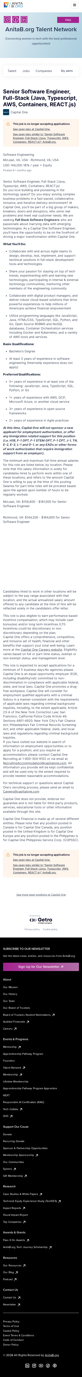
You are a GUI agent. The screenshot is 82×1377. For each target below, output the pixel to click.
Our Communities (13, 1162)
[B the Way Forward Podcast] (54, 1365)
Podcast (8, 1279)
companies (44, 71)
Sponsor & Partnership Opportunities (25, 1148)
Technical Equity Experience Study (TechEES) (30, 1201)
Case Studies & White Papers (20, 1194)
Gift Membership (13, 1176)
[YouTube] (41, 1365)
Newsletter (9, 1304)
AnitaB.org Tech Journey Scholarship (25, 1247)
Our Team (9, 1001)
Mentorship (10, 1047)
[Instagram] (7, 19)
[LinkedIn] (24, 19)
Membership (10, 1074)
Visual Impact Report (15, 1215)
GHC (6, 1116)
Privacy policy (32, 929)
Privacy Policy (11, 1321)
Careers (8, 1029)
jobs (26, 71)
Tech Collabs (10, 1109)
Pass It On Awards (14, 1240)
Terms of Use (11, 1326)
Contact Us (9, 1297)
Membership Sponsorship (18, 1155)
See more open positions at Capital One (41, 894)
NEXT (6, 1095)
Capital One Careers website (41, 649)
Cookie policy (50, 929)
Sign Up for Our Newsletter (38, 966)
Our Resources (12, 1265)
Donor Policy (10, 1345)
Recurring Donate (14, 1141)
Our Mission (10, 987)
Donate (7, 1134)
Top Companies (12, 1222)
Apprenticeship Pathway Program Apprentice (30, 1088)
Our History (10, 994)
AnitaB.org (52, 1355)
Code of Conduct (13, 1340)
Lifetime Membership (15, 1081)
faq (68, 20)
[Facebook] (15, 19)
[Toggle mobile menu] (74, 5)
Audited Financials (14, 1022)
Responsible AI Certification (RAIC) (23, 1102)
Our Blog (8, 1272)
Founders (9, 1061)
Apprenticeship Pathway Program (23, 1054)
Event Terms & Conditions (18, 1335)
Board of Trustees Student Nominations (27, 1015)
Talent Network (12, 1068)
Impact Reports (12, 1208)
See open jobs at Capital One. (31, 129)
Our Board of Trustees (16, 1008)
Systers (7, 1169)
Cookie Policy (11, 1331)
